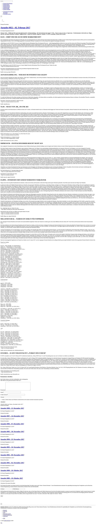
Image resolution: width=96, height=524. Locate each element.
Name (2, 392)
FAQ (4, 512)
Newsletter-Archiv (7, 513)
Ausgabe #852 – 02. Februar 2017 (15, 27)
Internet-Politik (6, 8)
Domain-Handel (6, 5)
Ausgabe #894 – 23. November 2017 (12, 439)
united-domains (7, 520)
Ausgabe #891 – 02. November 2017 (12, 463)
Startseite (5, 510)
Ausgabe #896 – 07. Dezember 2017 (12, 424)
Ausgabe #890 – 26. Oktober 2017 (12, 470)
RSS (4, 518)
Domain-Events (6, 7)
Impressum (5, 516)
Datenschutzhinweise (7, 515)
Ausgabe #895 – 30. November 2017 (12, 431)
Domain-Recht (6, 4)
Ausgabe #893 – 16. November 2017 (12, 447)
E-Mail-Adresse (4, 394)
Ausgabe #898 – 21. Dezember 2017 (12, 408)
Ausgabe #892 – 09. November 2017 (12, 455)
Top (1, 522)
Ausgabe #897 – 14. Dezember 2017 (12, 416)
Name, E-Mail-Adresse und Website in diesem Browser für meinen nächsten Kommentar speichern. (22, 399)
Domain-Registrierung (7, 3)
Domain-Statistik (6, 9)
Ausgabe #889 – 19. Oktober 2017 (12, 478)
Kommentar (3, 390)
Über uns (5, 511)
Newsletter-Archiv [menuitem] (7, 14)
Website (2, 397)
